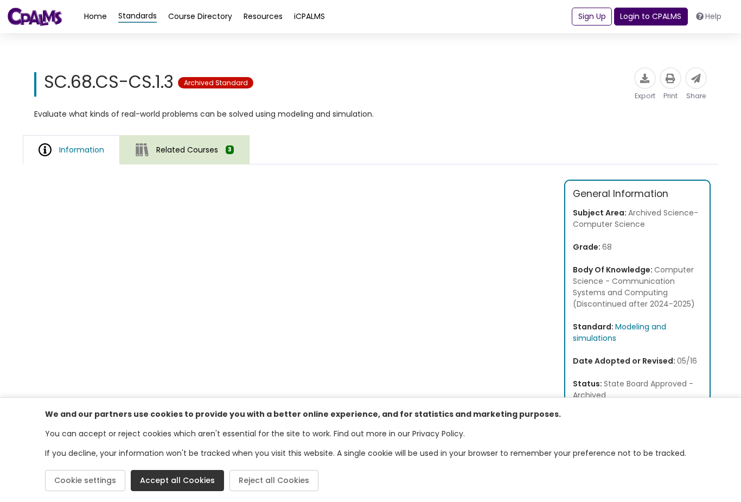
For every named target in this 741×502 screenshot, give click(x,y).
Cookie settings (85, 480)
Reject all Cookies (274, 480)
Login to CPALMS (650, 16)
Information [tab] (81, 149)
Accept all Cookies (177, 480)
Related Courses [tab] (194, 149)
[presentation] (185, 149)
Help (713, 16)
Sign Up (592, 16)
